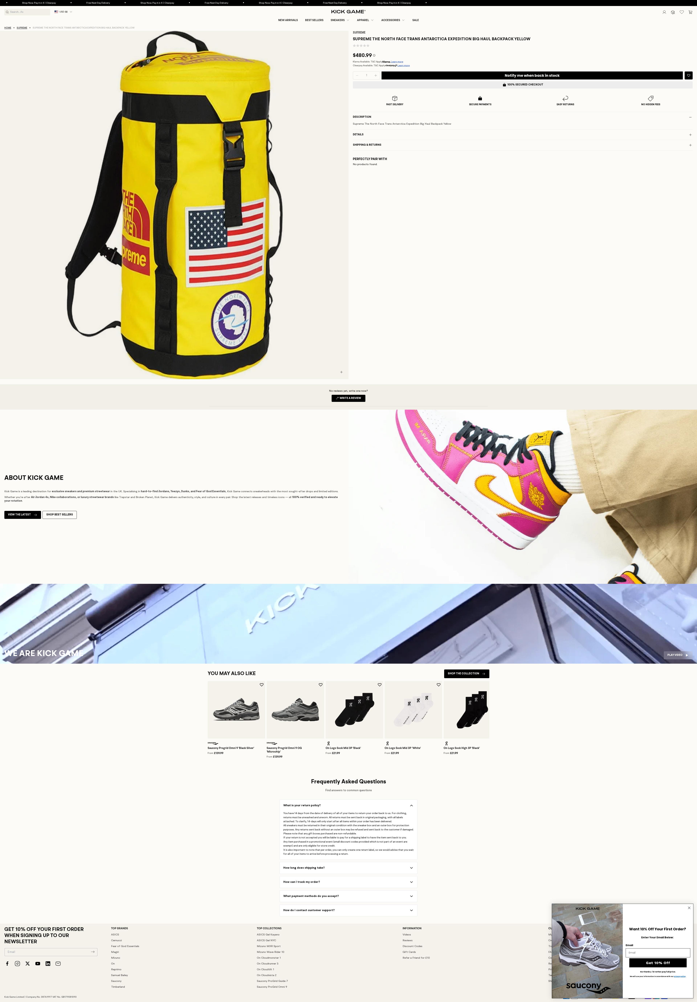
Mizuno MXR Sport (269, 946)
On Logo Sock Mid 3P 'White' (403, 748)
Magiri (115, 952)
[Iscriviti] (92, 952)
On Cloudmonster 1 (269, 958)
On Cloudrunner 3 (267, 963)
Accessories (390, 20)
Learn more (397, 62)
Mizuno (115, 958)
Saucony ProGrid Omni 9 (272, 987)
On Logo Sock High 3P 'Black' (462, 748)
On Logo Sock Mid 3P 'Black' (343, 748)
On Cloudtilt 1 (265, 969)
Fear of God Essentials (125, 946)
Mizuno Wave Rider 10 (270, 952)
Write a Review (352, 399)
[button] (340, 20)
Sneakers (338, 20)
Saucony (116, 981)
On (113, 963)
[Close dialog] (689, 908)
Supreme (22, 28)
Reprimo (116, 969)
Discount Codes (412, 946)
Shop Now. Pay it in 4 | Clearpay (83, 3)
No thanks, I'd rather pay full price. (658, 972)
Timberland (118, 987)
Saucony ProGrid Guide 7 (272, 981)
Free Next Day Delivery (24, 3)
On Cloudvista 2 (266, 975)
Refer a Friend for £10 (416, 958)
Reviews (408, 940)
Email (629, 945)
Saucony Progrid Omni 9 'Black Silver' (231, 748)
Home (7, 28)
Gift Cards (409, 952)
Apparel (363, 20)
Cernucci (116, 940)
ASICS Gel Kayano (268, 934)
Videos (407, 934)
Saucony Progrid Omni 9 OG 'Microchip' (284, 749)
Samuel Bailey (119, 975)
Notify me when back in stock (532, 75)
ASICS (115, 934)
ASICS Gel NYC (266, 940)
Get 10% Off (658, 963)
